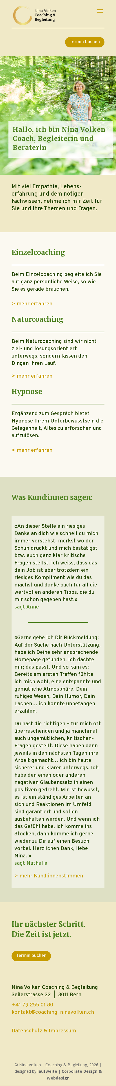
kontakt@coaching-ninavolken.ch (53, 1012)
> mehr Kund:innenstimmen (48, 876)
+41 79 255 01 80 (32, 1005)
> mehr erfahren (32, 304)
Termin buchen (85, 42)
